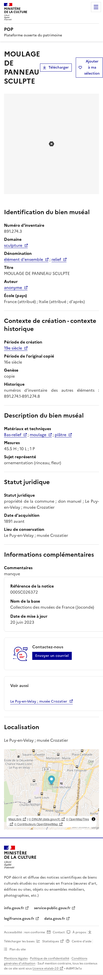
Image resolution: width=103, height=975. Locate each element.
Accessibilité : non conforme (24, 932)
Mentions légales (16, 958)
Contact (59, 932)
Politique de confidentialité (49, 958)
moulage (38, 435)
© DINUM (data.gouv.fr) (44, 819)
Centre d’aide (82, 941)
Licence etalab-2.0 (45, 968)
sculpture (13, 245)
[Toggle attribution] (93, 819)
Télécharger (58, 67)
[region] (51, 789)
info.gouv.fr (14, 908)
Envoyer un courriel (52, 655)
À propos (79, 932)
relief (56, 259)
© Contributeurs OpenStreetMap (36, 824)
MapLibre (15, 819)
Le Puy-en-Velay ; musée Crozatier (38, 701)
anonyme (13, 287)
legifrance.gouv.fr (19, 918)
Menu (96, 7)
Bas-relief (12, 435)
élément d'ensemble (23, 259)
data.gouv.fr (54, 918)
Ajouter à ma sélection (92, 67)
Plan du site (18, 949)
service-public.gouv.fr (52, 908)
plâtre (60, 435)
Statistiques (50, 941)
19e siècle (13, 348)
